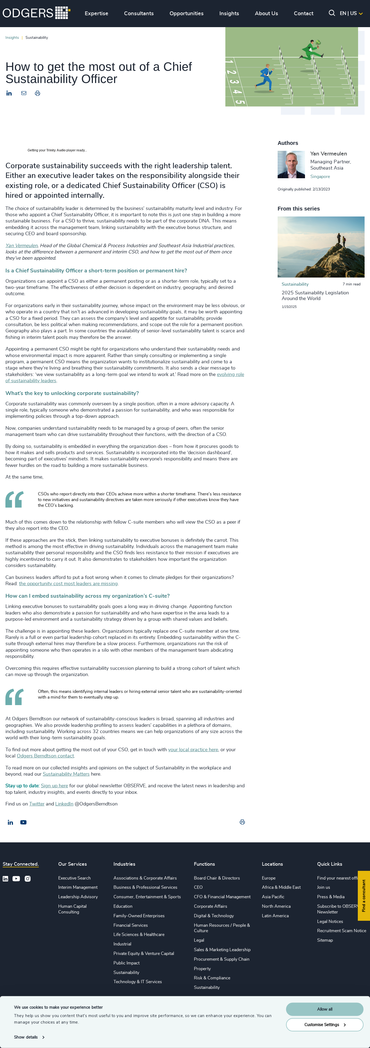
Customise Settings (321, 1024)
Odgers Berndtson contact (45, 756)
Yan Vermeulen (21, 245)
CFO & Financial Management (222, 897)
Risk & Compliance (212, 978)
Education (122, 906)
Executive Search (74, 878)
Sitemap (325, 940)
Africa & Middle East (281, 887)
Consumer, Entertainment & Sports (147, 897)
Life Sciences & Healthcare (138, 934)
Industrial (122, 944)
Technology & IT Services (137, 982)
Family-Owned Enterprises (139, 916)
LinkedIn (64, 804)
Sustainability (126, 972)
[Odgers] (36, 14)
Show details (26, 1037)
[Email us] (23, 822)
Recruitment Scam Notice (341, 931)
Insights (12, 38)
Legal (199, 940)
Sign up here (54, 785)
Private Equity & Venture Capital (143, 953)
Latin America (275, 916)
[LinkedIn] (9, 94)
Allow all (324, 1009)
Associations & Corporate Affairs (145, 878)
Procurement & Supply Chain (221, 959)
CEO (198, 887)
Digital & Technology (214, 916)
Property (202, 969)
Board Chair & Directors (217, 878)
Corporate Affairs (210, 906)
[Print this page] (37, 94)
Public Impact (126, 963)
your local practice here (193, 749)
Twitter (36, 804)
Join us (323, 887)
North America (276, 906)
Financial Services (130, 925)
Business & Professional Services (145, 887)
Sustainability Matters (66, 774)
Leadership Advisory (78, 897)
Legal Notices (330, 921)
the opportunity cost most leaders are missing (68, 583)
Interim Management (78, 887)
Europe (268, 878)
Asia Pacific (273, 897)
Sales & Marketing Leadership (222, 950)
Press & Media (331, 897)
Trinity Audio (56, 150)
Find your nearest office (339, 878)
